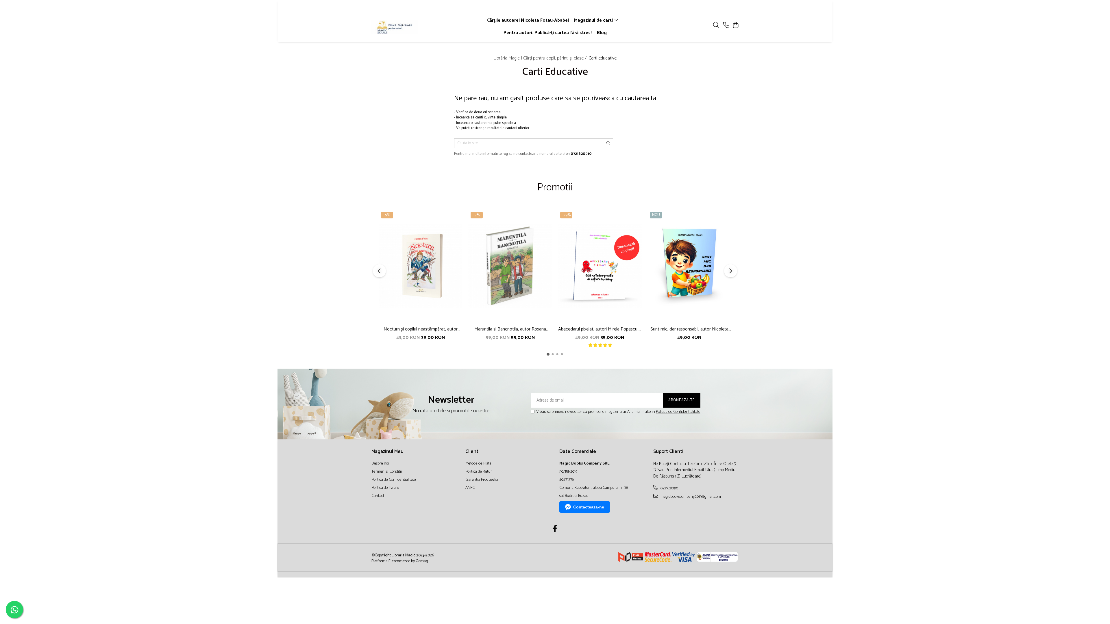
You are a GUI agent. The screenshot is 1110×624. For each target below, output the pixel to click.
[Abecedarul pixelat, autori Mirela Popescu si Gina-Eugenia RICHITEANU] (600, 266)
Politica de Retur (478, 472)
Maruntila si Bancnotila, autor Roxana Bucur (510, 329)
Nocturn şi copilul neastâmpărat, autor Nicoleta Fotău (421, 329)
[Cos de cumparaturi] (735, 25)
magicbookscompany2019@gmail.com (690, 496)
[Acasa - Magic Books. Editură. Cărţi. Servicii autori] (404, 27)
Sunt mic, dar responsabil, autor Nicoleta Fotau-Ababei (689, 329)
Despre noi (380, 464)
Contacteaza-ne (588, 507)
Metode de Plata (478, 464)
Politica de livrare (385, 488)
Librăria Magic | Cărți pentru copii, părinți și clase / (540, 58)
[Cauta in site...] (716, 25)
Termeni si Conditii (386, 472)
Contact (377, 496)
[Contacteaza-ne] (726, 25)
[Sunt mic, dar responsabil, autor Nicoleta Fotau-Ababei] (689, 266)
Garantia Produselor (482, 480)
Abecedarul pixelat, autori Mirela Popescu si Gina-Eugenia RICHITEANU (599, 329)
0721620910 (669, 488)
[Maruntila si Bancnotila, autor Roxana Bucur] (510, 266)
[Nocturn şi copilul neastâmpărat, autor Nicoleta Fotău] (420, 266)
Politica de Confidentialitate (678, 411)
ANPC (470, 488)
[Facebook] (555, 529)
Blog (602, 33)
